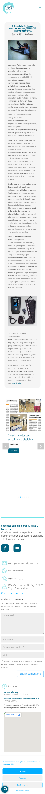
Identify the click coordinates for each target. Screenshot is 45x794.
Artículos (29, 34)
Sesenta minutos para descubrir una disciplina (20, 437)
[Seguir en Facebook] (5, 548)
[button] (41, 446)
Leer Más (14, 450)
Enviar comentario (30, 673)
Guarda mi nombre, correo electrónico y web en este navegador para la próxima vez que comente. (21, 664)
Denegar (22, 778)
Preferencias (22, 785)
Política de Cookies (22, 790)
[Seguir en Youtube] (17, 548)
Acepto (23, 771)
